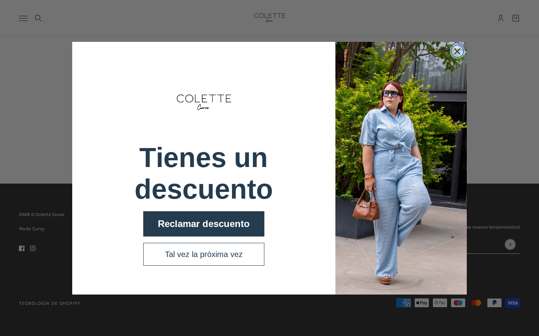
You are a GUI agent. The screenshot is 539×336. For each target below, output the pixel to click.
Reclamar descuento (204, 223)
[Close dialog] (457, 51)
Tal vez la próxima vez (204, 254)
